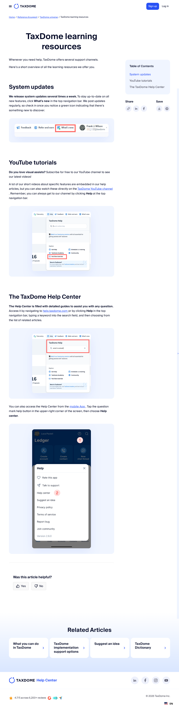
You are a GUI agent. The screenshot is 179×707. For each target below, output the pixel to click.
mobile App (78, 406)
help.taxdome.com (55, 310)
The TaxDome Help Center (147, 87)
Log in (165, 6)
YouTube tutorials (141, 80)
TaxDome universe (49, 17)
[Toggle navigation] (10, 6)
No (41, 586)
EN (171, 703)
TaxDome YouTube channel (95, 188)
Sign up (152, 6)
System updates (140, 74)
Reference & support (27, 17)
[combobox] (169, 703)
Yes (23, 586)
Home (12, 17)
